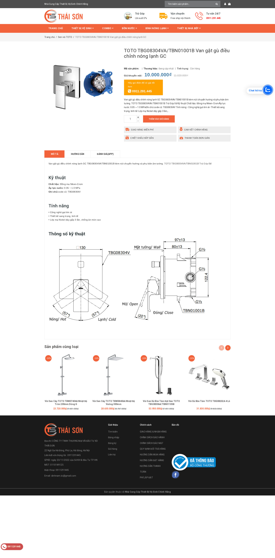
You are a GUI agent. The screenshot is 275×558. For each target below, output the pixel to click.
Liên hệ (111, 454)
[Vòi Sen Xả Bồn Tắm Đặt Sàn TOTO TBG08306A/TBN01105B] (161, 375)
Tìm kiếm (113, 431)
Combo (107, 28)
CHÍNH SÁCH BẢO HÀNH (152, 437)
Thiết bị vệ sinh (81, 28)
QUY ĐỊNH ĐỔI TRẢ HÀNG (153, 449)
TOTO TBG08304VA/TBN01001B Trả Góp (186, 163)
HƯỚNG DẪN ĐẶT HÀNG (152, 460)
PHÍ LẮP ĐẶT (146, 477)
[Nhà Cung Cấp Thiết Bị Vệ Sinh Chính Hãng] (81, 16)
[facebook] (176, 475)
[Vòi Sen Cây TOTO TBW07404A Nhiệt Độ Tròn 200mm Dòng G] (65, 375)
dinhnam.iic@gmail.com (63, 475)
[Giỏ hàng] (228, 4)
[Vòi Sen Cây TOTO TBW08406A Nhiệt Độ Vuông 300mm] (113, 375)
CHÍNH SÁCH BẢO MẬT (151, 443)
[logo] (63, 429)
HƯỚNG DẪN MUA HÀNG (152, 454)
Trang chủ (55, 28)
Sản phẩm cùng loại (61, 346)
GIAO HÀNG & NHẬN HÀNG (153, 431)
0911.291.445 (213, 18)
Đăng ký (112, 443)
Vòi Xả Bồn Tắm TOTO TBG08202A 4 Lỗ (209, 401)
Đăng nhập (113, 437)
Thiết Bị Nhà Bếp (188, 28)
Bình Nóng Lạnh (156, 28)
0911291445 (62, 470)
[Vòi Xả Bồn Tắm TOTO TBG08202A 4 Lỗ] (209, 375)
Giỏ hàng (112, 449)
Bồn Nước (128, 28)
